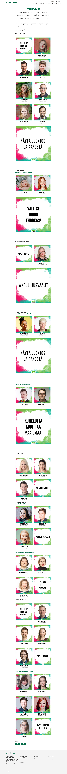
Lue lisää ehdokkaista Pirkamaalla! (22, 503)
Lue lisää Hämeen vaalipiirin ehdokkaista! (23, 172)
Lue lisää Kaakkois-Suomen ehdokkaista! (23, 243)
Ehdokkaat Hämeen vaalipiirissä (40, 12)
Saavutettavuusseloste (16, 771)
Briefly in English (37, 758)
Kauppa (59, 3)
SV (47, 1)
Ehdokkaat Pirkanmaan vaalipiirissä (24, 15)
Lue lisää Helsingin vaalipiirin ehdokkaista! (24, 35)
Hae (52, 1)
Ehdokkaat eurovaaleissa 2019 (42, 18)
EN (49, 1)
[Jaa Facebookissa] (16, 744)
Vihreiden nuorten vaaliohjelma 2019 (26, 18)
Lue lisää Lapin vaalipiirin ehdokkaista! (23, 384)
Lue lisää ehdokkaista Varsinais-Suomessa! (24, 671)
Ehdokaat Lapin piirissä (34, 14)
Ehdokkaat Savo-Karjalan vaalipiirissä (41, 15)
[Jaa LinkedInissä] (22, 744)
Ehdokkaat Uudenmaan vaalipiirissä (23, 17)
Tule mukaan (48, 3)
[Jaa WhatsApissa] (24, 744)
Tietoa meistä (34, 3)
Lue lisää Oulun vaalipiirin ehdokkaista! (23, 455)
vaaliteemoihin (24, 26)
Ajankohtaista (41, 3)
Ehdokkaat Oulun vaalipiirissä (48, 14)
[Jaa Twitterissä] (19, 744)
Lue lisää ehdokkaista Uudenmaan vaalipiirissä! (25, 601)
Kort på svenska (37, 756)
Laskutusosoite (22, 762)
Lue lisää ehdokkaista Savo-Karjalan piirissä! (24, 552)
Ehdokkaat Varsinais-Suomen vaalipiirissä (41, 17)
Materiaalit (54, 3)
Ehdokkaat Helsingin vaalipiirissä (25, 12)
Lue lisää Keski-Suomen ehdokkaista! (23, 313)
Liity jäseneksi (58, 1)
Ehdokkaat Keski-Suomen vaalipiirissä (20, 14)
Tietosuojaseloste (8, 771)
